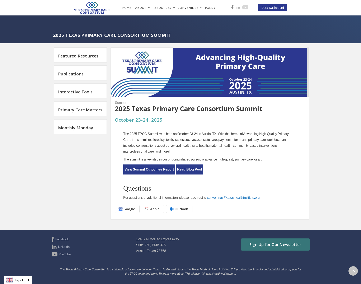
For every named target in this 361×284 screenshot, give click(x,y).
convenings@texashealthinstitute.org (233, 197)
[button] (142, 7)
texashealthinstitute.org (220, 273)
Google (129, 209)
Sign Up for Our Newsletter (275, 244)
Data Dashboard (272, 8)
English (19, 279)
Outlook (181, 209)
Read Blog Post (189, 169)
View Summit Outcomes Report (149, 169)
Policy (210, 8)
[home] (93, 8)
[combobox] (18, 280)
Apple (155, 209)
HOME (126, 8)
